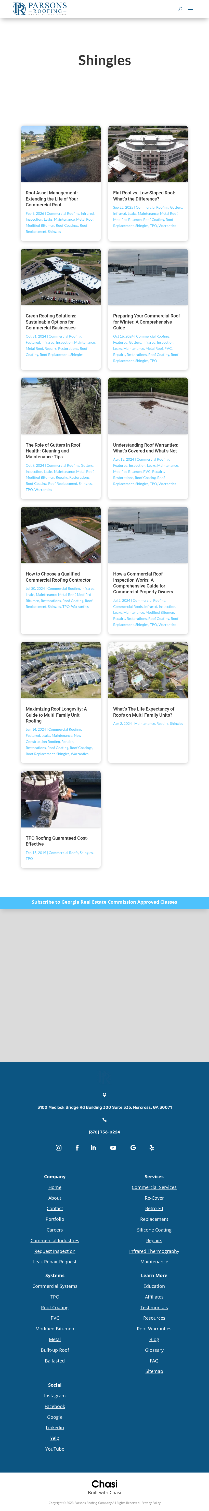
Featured (33, 342)
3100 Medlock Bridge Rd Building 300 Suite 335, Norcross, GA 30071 (104, 1107)
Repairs (51, 348)
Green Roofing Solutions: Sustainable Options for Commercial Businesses (51, 321)
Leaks (48, 219)
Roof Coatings (67, 225)
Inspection (34, 219)
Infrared (87, 213)
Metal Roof (85, 219)
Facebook (55, 1406)
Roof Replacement (54, 354)
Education (154, 1286)
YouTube (54, 1449)
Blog (154, 1339)
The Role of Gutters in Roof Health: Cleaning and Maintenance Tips (53, 451)
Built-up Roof (55, 1350)
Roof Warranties (154, 1329)
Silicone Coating (154, 1230)
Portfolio (55, 1219)
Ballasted (55, 1361)
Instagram (55, 1396)
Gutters (176, 207)
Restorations (68, 348)
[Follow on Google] (133, 1147)
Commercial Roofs (128, 606)
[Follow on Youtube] (113, 1147)
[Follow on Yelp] (152, 1147)
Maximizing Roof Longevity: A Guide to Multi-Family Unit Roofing (56, 715)
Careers (55, 1230)
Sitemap (154, 1371)
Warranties (167, 225)
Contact (55, 1208)
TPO (153, 225)
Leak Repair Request (54, 1262)
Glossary (154, 1350)
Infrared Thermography (154, 1251)
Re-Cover (154, 1198)
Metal (55, 1339)
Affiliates (154, 1297)
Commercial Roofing (63, 213)
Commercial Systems (54, 1286)
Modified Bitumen (40, 225)
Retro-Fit (154, 1208)
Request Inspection (54, 1251)
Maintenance (64, 219)
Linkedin (55, 1427)
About (54, 1198)
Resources (154, 1318)
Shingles (54, 231)
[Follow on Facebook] (77, 1147)
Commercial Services (154, 1187)
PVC (168, 348)
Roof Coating (153, 219)
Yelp (54, 1438)
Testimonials (154, 1307)
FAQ (154, 1361)
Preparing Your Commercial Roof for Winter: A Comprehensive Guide (146, 321)
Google (54, 1417)
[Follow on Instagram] (58, 1147)
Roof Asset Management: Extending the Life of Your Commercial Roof (52, 198)
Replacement (154, 1219)
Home (54, 1187)
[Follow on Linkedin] (93, 1147)
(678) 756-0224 (104, 1132)
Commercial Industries (55, 1240)
